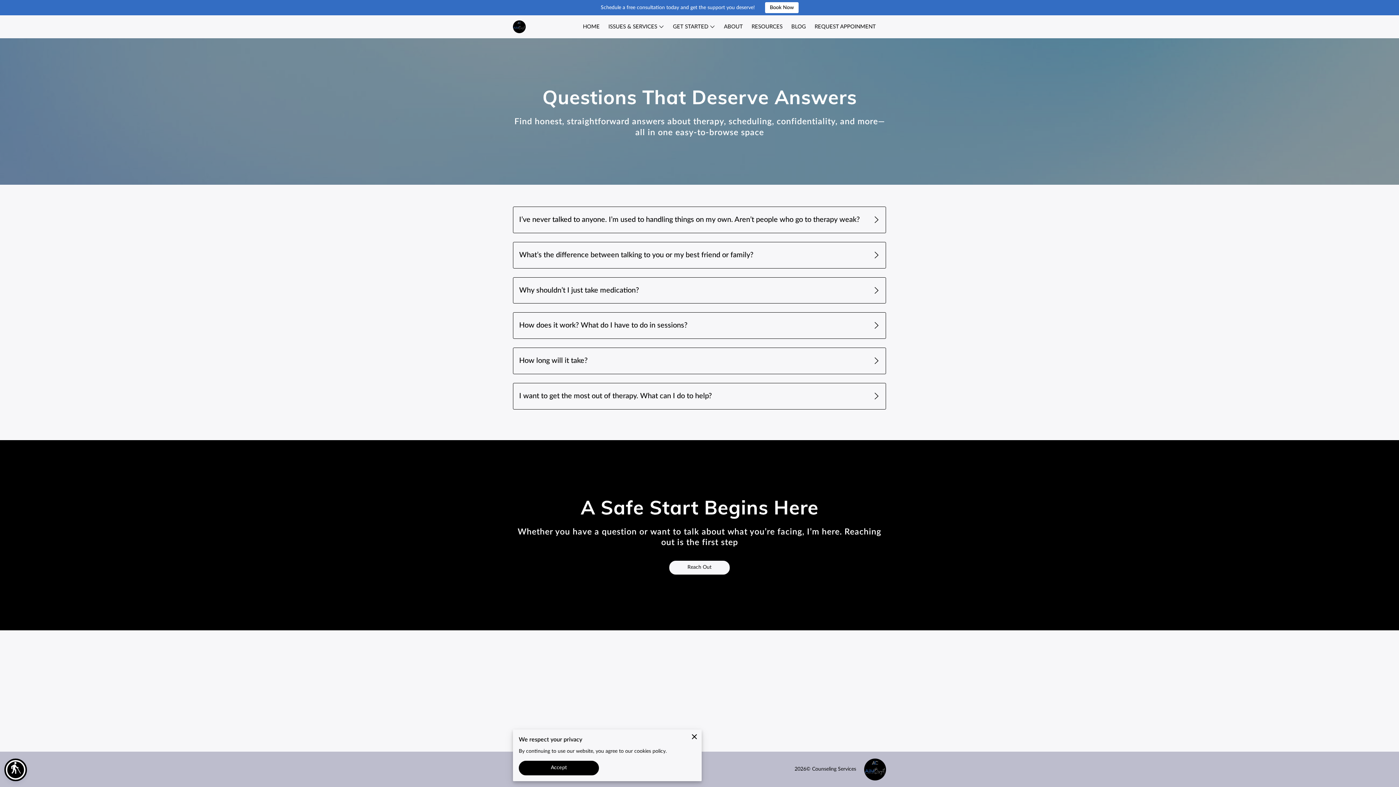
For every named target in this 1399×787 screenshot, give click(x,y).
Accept (559, 767)
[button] (16, 770)
